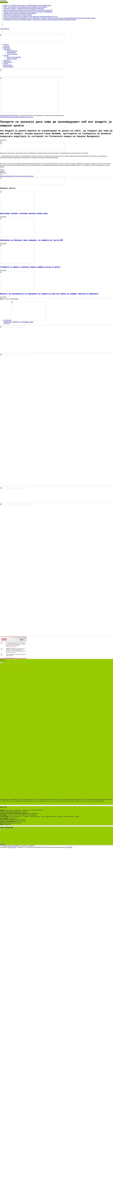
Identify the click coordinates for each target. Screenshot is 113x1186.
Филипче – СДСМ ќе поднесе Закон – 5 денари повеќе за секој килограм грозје (27, 5)
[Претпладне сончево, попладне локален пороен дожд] (17, 209)
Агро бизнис (7, 49)
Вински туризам (12, 58)
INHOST (69, 847)
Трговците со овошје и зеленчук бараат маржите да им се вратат (30, 267)
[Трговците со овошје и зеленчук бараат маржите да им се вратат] (17, 263)
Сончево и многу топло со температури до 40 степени (20, 13)
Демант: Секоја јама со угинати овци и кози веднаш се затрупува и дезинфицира (28, 11)
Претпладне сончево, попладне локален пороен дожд (24, 213)
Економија (7, 47)
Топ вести (7, 46)
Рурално (6, 55)
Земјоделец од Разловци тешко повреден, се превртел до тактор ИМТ (31, 240)
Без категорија (12, 117)
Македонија (23, 117)
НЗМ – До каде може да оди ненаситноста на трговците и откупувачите (25, 7)
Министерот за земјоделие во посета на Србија (18, 15)
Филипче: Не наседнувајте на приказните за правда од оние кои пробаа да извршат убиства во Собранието (49, 293)
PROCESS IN (12, 847)
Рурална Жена (11, 52)
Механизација (8, 62)
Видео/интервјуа (9, 66)
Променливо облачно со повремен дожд (18, 322)
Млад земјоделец (12, 51)
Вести (18, 117)
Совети (6, 63)
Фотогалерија (8, 65)
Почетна (6, 44)
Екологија (7, 60)
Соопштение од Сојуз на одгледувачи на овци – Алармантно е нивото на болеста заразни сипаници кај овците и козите (40, 19)
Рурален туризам (12, 54)
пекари (2, 171)
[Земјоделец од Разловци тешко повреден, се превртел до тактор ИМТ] (17, 236)
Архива (2, 844)
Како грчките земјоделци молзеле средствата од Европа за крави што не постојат (28, 10)
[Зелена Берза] (4, 28)
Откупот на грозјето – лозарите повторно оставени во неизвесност (24, 8)
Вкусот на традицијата (14, 57)
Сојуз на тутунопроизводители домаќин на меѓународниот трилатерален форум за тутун (30, 16)
